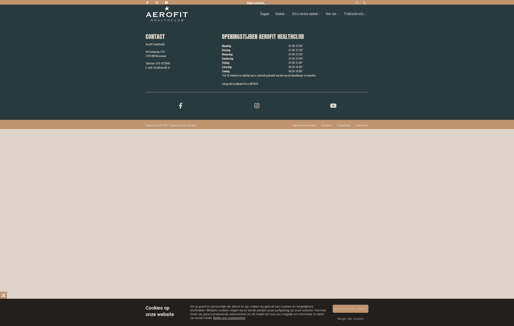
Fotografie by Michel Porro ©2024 (240, 84)
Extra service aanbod (305, 13)
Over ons (331, 13)
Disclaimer (326, 125)
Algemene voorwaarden (304, 125)
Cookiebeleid (362, 125)
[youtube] (333, 105)
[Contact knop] (365, 2)
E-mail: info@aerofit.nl (158, 67)
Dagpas (264, 13)
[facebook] (181, 105)
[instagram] (257, 105)
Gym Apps (192, 125)
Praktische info (353, 13)
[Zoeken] (357, 2)
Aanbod (279, 13)
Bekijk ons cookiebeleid (229, 318)
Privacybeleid (343, 125)
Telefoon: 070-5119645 (158, 63)
